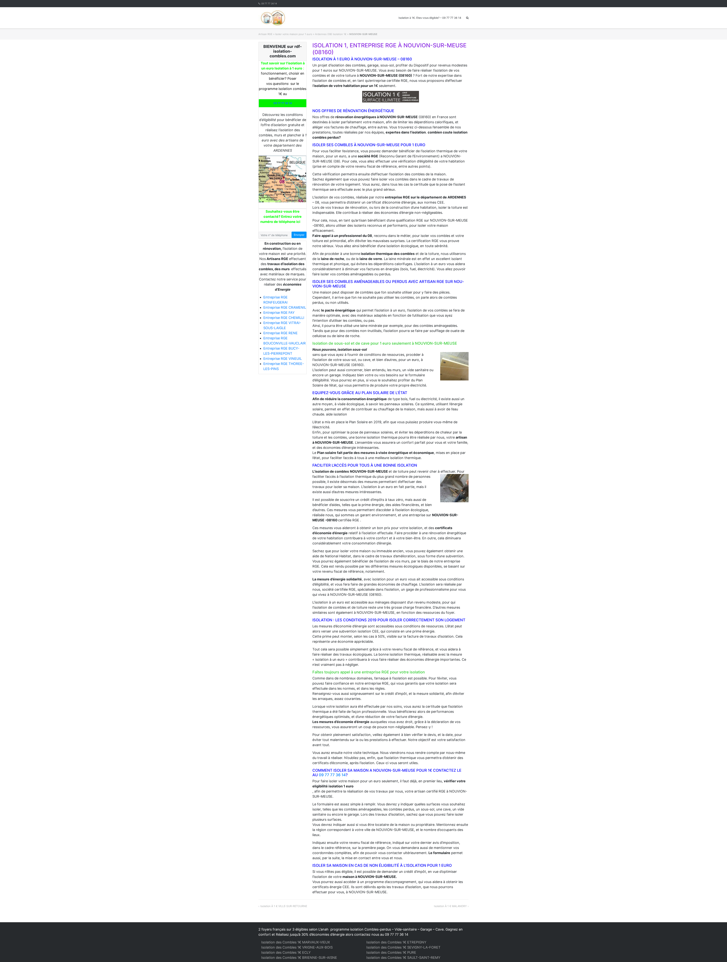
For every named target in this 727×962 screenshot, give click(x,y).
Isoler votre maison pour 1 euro (293, 34)
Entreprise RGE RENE (280, 333)
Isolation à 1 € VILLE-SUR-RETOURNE (283, 906)
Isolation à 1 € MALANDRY (450, 906)
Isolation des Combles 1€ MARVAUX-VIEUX (295, 942)
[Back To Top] (717, 953)
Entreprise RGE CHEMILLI (283, 318)
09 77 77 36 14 (269, 3)
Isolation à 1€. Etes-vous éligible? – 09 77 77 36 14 (430, 17)
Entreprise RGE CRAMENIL (284, 307)
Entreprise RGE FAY (279, 313)
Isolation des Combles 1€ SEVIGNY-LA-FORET (403, 947)
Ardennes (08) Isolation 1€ (330, 34)
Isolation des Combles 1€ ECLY (286, 952)
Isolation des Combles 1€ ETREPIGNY (396, 942)
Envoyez (299, 234)
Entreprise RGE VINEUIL (282, 359)
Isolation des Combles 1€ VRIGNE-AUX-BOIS (297, 947)
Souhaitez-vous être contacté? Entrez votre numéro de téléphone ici (281, 216)
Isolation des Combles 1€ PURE (391, 952)
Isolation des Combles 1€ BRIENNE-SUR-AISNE (299, 958)
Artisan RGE (265, 34)
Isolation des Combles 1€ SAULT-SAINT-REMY (403, 958)
